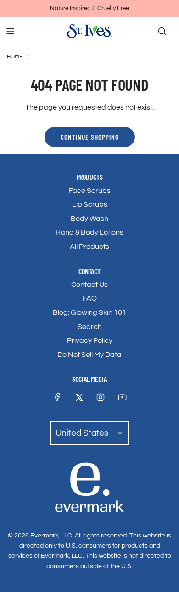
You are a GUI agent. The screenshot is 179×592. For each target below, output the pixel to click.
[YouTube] (122, 397)
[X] (79, 397)
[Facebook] (57, 397)
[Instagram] (100, 397)
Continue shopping (90, 137)
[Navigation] (10, 31)
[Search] (162, 31)
